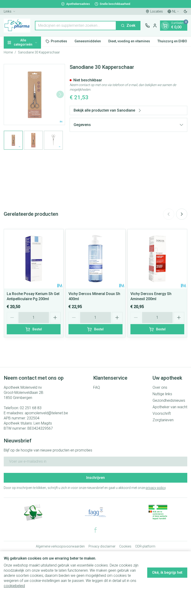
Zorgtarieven (163, 420)
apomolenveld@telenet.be (46, 413)
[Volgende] (60, 94)
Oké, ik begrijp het (167, 572)
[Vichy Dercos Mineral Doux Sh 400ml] (95, 259)
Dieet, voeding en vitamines (129, 41)
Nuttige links (162, 394)
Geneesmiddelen (88, 41)
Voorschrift (162, 413)
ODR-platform (145, 546)
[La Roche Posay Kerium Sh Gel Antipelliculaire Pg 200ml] (33, 259)
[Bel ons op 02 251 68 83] (147, 25)
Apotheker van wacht (170, 407)
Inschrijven (95, 477)
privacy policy (156, 488)
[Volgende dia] (181, 214)
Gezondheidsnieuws (169, 400)
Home (8, 52)
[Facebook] (95, 530)
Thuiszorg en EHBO (172, 41)
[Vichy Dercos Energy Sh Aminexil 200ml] (157, 259)
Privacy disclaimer (102, 546)
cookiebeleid (14, 586)
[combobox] (75, 25)
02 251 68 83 (30, 408)
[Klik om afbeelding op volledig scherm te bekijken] (34, 94)
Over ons (160, 387)
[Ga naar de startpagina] (17, 26)
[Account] (155, 25)
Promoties (59, 41)
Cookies (125, 546)
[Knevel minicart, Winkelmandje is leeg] (165, 25)
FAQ (96, 387)
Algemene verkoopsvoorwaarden (60, 546)
